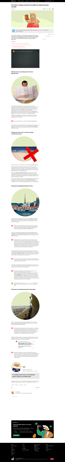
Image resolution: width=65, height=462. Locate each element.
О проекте (47, 450)
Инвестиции (12, 453)
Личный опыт (13, 449)
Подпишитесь (41, 30)
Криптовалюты (13, 452)
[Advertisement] (32, 411)
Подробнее (16, 435)
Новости (23, 444)
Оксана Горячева (52, 34)
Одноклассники (38, 448)
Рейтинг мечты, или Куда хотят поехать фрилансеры (21, 43)
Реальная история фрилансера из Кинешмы (19, 47)
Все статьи (23, 446)
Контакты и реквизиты (48, 449)
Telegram (37, 449)
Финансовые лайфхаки (19, 3)
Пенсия (12, 454)
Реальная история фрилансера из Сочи (19, 46)
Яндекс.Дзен (37, 450)
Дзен (11, 451)
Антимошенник (13, 450)
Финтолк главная (13, 3)
